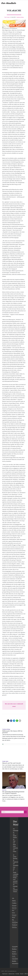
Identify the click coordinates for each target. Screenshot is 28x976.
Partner (22, 973)
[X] (13, 935)
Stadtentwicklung (20, 17)
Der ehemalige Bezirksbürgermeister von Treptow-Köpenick (13, 792)
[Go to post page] (14, 751)
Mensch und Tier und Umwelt (11, 763)
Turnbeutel (14, 925)
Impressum (5, 973)
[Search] (25, 812)
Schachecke (15, 922)
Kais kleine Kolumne (14, 913)
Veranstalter (15, 946)
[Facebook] (13, 932)
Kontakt (17, 973)
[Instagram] (13, 940)
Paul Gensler (7, 17)
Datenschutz (11, 973)
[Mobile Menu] (25, 3)
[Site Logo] (8, 3)
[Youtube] (13, 937)
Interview (14, 908)
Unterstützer (15, 958)
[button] (8, 721)
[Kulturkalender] (22, 3)
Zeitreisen (14, 927)
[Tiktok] (13, 943)
